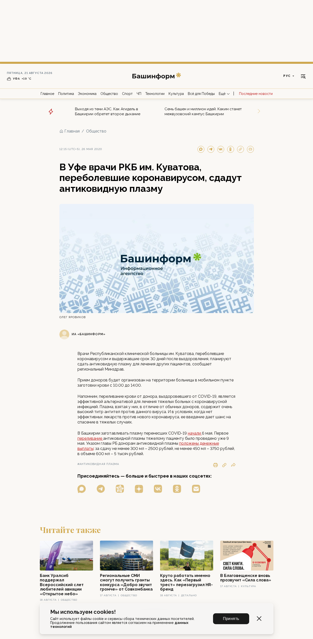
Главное (47, 94)
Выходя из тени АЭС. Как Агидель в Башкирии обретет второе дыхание (107, 111)
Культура (176, 94)
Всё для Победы (201, 94)
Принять (231, 618)
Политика (66, 94)
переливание (90, 438)
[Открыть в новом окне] (81, 489)
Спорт (127, 94)
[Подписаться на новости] (196, 489)
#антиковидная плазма (98, 464)
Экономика (87, 94)
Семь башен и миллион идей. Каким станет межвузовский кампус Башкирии (203, 111)
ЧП (139, 94)
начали (195, 433)
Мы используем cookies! (83, 612)
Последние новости (256, 94)
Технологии (155, 94)
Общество (109, 94)
